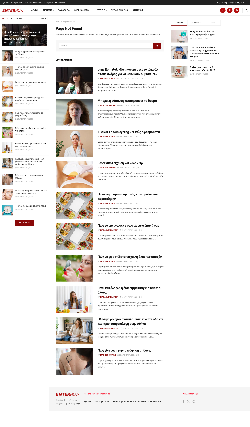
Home (58, 22)
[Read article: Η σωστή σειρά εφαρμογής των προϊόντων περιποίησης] (74, 205)
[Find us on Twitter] (229, 10)
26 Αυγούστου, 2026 (125, 261)
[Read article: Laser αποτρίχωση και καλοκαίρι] (74, 174)
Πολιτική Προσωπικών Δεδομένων (39, 3)
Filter (42, 19)
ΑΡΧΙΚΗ (34, 10)
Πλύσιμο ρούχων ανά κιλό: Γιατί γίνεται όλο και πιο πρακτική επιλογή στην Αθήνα (29, 161)
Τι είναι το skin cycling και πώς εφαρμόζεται (129, 132)
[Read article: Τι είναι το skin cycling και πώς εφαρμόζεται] (74, 143)
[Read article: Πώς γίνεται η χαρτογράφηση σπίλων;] (74, 361)
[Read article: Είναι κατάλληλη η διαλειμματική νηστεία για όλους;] (74, 299)
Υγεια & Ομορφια (119, 10)
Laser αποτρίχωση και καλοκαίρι (30, 82)
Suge (78, 404)
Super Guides (81, 10)
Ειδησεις (47, 10)
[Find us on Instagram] (236, 10)
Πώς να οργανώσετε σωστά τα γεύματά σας (128, 225)
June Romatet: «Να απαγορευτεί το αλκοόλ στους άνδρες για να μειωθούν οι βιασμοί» (23, 35)
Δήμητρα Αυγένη (107, 136)
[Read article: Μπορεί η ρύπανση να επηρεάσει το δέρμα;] (74, 112)
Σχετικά (5, 3)
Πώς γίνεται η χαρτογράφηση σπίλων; (124, 350)
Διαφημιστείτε (17, 3)
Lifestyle (100, 10)
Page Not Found (69, 22)
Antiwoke (138, 10)
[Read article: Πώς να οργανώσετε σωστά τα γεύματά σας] (74, 236)
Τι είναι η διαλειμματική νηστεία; (30, 206)
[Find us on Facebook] (223, 10)
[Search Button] (247, 10)
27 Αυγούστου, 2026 (130, 78)
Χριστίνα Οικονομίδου (109, 78)
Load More (24, 223)
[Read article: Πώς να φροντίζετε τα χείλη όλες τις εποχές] (74, 268)
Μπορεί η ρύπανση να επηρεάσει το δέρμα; (127, 101)
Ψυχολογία (64, 10)
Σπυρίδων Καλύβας (108, 105)
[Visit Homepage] (13, 10)
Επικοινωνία (60, 3)
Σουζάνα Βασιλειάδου (109, 230)
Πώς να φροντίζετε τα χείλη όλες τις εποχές (130, 257)
